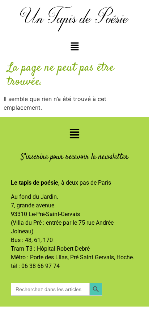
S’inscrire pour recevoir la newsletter (74, 156)
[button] (74, 46)
